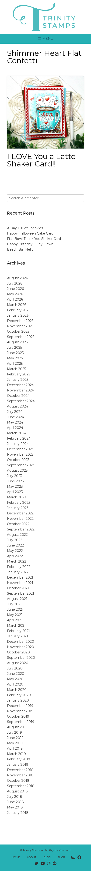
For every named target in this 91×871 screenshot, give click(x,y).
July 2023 (14, 476)
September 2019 (20, 722)
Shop (61, 857)
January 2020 (18, 700)
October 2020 (18, 652)
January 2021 (17, 636)
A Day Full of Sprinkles (25, 228)
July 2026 (14, 283)
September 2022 (21, 529)
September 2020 (21, 658)
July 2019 (14, 732)
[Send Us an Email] (73, 857)
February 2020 (19, 695)
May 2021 (14, 615)
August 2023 (17, 470)
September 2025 (20, 337)
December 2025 (20, 321)
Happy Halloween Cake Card (30, 233)
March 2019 (16, 754)
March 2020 (17, 690)
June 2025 (15, 353)
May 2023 (15, 486)
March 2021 (16, 625)
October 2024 (18, 396)
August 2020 (17, 663)
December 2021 (20, 577)
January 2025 (17, 380)
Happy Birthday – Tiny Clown (30, 244)
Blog (47, 857)
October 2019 (18, 716)
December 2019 (20, 706)
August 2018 (17, 791)
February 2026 (18, 310)
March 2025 (16, 369)
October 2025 (18, 331)
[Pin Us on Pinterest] (54, 864)
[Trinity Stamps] (45, 17)
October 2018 (18, 780)
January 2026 (17, 315)
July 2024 (14, 412)
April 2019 (15, 748)
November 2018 (20, 775)
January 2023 (17, 508)
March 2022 (16, 561)
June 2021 (15, 609)
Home (16, 857)
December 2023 (20, 449)
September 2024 (21, 401)
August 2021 (17, 599)
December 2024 (20, 385)
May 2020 (15, 679)
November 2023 (20, 454)
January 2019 (17, 764)
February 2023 (18, 502)
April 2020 (15, 684)
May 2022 (15, 551)
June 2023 (15, 481)
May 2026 (15, 294)
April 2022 (15, 556)
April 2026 (15, 299)
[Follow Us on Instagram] (49, 864)
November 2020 (20, 647)
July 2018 (14, 797)
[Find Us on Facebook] (79, 857)
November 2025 (20, 326)
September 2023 (21, 465)
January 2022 (17, 572)
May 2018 (15, 807)
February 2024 (19, 438)
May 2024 (15, 422)
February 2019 (18, 759)
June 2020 (15, 674)
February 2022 (18, 567)
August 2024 (17, 406)
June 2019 (15, 738)
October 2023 (18, 460)
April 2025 (15, 363)
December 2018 (20, 770)
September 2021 (20, 593)
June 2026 (15, 289)
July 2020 (15, 668)
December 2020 (20, 641)
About (31, 857)
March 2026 (16, 305)
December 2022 (20, 513)
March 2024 (16, 433)
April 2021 (14, 620)
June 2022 (15, 545)
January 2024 (18, 444)
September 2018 (21, 786)
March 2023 (16, 497)
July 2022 (14, 540)
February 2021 (18, 631)
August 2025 (17, 342)
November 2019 (20, 711)
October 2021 (18, 588)
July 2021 (14, 604)
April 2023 (15, 492)
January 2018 (17, 813)
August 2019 (17, 727)
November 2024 (20, 390)
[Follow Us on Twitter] (36, 864)
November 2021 (20, 583)
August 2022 (17, 535)
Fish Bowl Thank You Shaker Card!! (34, 239)
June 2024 (15, 417)
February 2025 (18, 374)
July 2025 (14, 347)
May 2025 (15, 358)
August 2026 (17, 278)
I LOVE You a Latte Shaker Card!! (41, 160)
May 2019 (15, 743)
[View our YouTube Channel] (42, 864)
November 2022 (20, 519)
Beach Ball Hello (20, 249)
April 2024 (15, 428)
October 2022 (18, 524)
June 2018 (15, 802)
